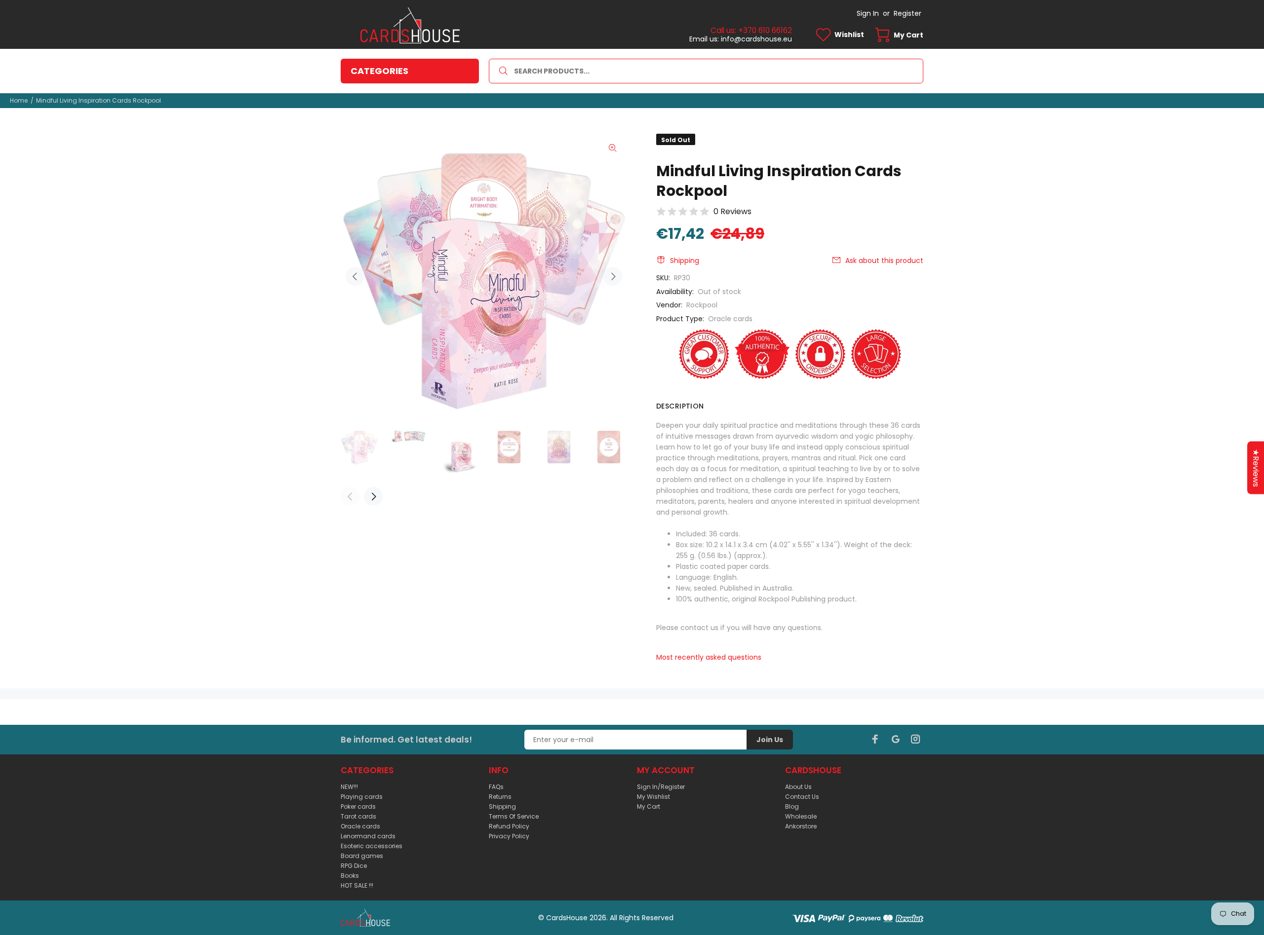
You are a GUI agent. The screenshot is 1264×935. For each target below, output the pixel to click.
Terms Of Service (514, 816)
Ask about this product (884, 260)
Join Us (769, 740)
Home (19, 100)
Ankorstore (801, 826)
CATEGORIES (379, 71)
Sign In (868, 13)
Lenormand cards (368, 836)
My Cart (648, 806)
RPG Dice (354, 865)
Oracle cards (730, 319)
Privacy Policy (509, 836)
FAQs (496, 787)
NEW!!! (349, 787)
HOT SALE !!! (357, 885)
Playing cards (362, 796)
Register (907, 13)
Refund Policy (509, 826)
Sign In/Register (661, 787)
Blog (792, 806)
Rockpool (701, 305)
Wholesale (801, 816)
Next (612, 276)
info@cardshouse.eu (756, 39)
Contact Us (802, 796)
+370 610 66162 (765, 30)
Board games (362, 856)
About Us (798, 787)
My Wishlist (653, 796)
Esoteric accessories (371, 846)
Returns (500, 796)
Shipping (684, 260)
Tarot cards (358, 816)
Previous (355, 276)
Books (350, 875)
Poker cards (358, 806)
